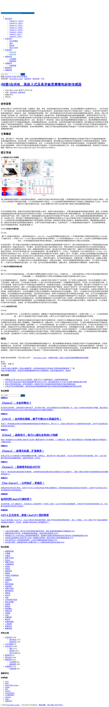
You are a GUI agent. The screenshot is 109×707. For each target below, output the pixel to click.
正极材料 (8, 617)
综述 (7, 597)
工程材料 (12, 59)
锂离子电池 (9, 558)
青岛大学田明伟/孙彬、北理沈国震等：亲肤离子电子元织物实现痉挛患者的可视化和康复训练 (40, 384)
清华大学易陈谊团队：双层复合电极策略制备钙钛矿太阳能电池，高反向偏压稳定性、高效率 (36, 370)
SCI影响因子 (10, 695)
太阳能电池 (9, 564)
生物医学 (8, 63)
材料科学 (8, 57)
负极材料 (8, 580)
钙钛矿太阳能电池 (12, 575)
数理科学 (8, 68)
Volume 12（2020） (16, 27)
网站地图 (42, 705)
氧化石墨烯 (9, 602)
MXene (7, 560)
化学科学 (8, 39)
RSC (6, 689)
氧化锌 (7, 619)
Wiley (7, 699)
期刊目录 (8, 19)
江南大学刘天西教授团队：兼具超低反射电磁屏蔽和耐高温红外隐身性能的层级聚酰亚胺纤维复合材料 (43, 386)
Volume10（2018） (16, 32)
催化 (11, 43)
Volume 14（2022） (16, 23)
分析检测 (12, 65)
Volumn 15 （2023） (16, 21)
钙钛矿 (7, 566)
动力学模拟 (13, 41)
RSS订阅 (20, 76)
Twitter (14, 76)
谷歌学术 (8, 701)
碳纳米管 (8, 571)
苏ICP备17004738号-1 (55, 705)
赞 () (3, 362)
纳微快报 (8, 70)
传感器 (7, 613)
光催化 (7, 556)
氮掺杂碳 (8, 628)
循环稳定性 (9, 591)
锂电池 (7, 593)
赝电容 (7, 606)
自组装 (7, 604)
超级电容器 (9, 551)
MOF (7, 582)
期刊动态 (8, 657)
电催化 (7, 573)
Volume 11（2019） (16, 30)
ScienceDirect (9, 693)
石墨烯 (7, 553)
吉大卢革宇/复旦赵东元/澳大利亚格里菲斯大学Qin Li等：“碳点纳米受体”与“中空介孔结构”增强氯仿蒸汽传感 (46, 382)
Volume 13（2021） (16, 25)
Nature (7, 687)
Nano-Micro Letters (27, 13)
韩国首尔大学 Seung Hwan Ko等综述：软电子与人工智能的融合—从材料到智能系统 (36, 380)
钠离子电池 (9, 562)
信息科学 (8, 50)
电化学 (11, 45)
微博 (2, 76)
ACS (7, 681)
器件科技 (12, 52)
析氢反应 (8, 626)
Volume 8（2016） (16, 36)
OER (7, 615)
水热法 (7, 578)
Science (7, 691)
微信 (25, 76)
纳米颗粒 (8, 609)
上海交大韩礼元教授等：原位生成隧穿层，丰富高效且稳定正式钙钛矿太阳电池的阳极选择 (35, 368)
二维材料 (8, 624)
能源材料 (12, 61)
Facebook (8, 76)
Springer (8, 697)
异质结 (7, 569)
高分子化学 (13, 48)
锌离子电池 (9, 588)
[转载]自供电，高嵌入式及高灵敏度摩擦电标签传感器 (41, 84)
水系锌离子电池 (11, 600)
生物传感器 (9, 622)
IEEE (7, 683)
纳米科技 (12, 54)
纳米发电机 (9, 584)
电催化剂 (8, 611)
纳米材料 (8, 586)
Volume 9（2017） (16, 34)
